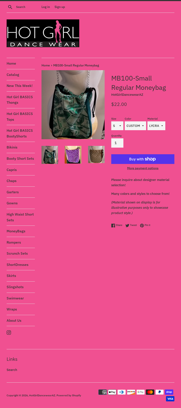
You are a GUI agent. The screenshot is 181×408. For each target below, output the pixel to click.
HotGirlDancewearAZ (42, 395)
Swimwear (15, 298)
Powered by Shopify (69, 395)
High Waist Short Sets (20, 217)
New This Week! (20, 85)
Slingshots (15, 287)
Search (12, 370)
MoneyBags (16, 231)
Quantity (116, 135)
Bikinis (12, 147)
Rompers (14, 242)
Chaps (12, 181)
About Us (14, 320)
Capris (12, 169)
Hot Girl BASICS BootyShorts (20, 133)
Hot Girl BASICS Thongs (20, 100)
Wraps (12, 309)
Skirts (11, 275)
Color (128, 118)
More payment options (142, 168)
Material (152, 118)
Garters (13, 192)
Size (113, 118)
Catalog (13, 74)
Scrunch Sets (17, 253)
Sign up (60, 7)
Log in (45, 7)
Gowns (12, 203)
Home (11, 63)
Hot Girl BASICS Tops (20, 116)
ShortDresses (17, 264)
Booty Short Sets (20, 158)
